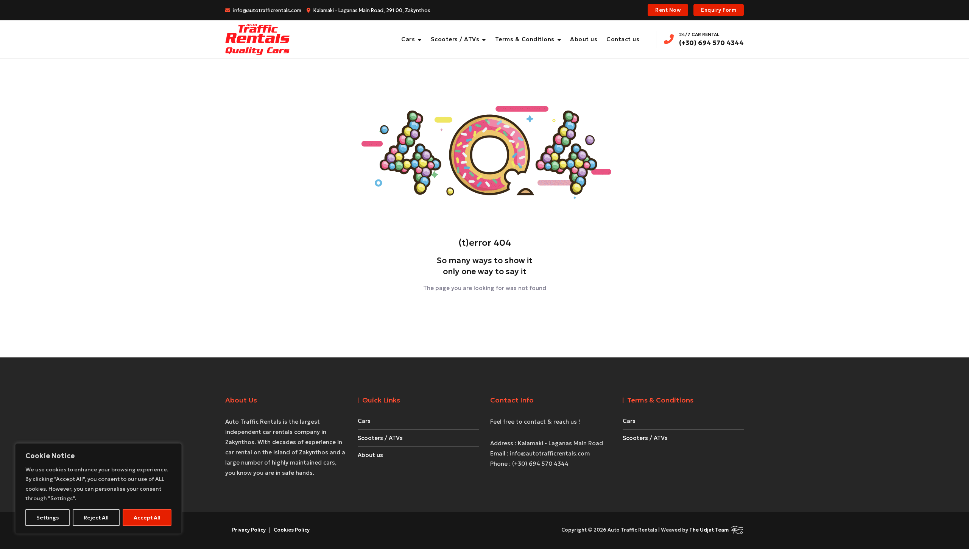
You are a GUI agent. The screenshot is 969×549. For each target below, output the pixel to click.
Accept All (147, 517)
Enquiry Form (718, 10)
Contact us (622, 39)
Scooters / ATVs (455, 39)
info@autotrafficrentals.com (266, 10)
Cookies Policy (292, 530)
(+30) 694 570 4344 (711, 39)
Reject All (96, 517)
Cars (408, 39)
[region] (98, 488)
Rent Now (668, 10)
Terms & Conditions (525, 39)
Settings (47, 517)
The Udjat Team (709, 530)
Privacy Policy (249, 530)
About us (583, 39)
